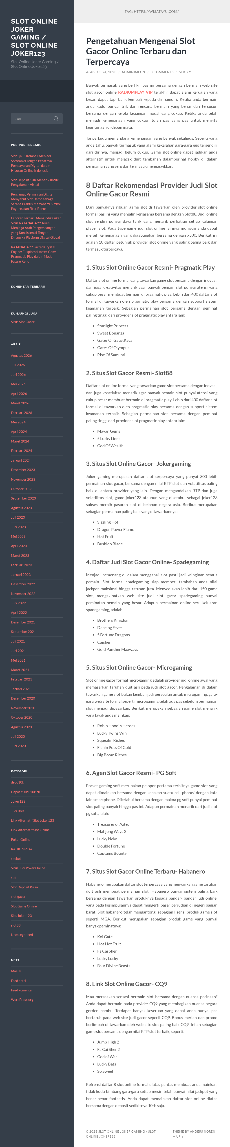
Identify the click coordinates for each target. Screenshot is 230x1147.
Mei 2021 (18, 660)
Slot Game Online (24, 906)
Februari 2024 (21, 451)
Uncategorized (22, 935)
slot (14, 878)
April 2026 (19, 394)
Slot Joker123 (21, 916)
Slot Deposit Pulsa (24, 887)
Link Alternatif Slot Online (30, 830)
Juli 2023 (18, 517)
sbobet (16, 858)
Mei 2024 (18, 422)
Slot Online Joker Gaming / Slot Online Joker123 (34, 37)
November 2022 (23, 594)
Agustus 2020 (21, 727)
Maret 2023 (20, 555)
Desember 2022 (23, 584)
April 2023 (19, 546)
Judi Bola (17, 811)
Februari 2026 (21, 413)
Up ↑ (180, 1136)
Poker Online (20, 839)
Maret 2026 (20, 403)
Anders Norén (202, 1131)
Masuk (16, 971)
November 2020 (23, 708)
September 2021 (23, 632)
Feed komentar (22, 990)
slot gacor (18, 896)
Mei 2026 (18, 384)
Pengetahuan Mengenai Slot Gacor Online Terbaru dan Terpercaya (140, 51)
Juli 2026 (18, 365)
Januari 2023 (21, 574)
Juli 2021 (18, 641)
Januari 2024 (21, 460)
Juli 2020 (18, 736)
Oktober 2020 (21, 717)
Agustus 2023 (21, 508)
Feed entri (18, 981)
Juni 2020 (18, 746)
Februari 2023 (21, 565)
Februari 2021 (21, 679)
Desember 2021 (23, 622)
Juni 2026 (18, 374)
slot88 (16, 925)
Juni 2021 (18, 651)
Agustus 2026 (21, 355)
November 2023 (23, 479)
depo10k (17, 782)
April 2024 (19, 431)
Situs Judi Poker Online (28, 868)
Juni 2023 (18, 527)
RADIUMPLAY (22, 849)
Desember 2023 (23, 470)
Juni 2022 (18, 603)
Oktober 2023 (21, 489)
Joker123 (18, 801)
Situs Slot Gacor (23, 322)
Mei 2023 (18, 536)
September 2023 (23, 498)
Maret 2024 (20, 441)
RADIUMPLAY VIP (135, 92)
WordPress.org (22, 999)
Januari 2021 (21, 689)
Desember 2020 (23, 698)
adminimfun (133, 72)
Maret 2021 (20, 670)
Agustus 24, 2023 (101, 72)
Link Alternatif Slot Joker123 (32, 820)
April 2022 (19, 612)
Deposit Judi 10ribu (25, 792)
